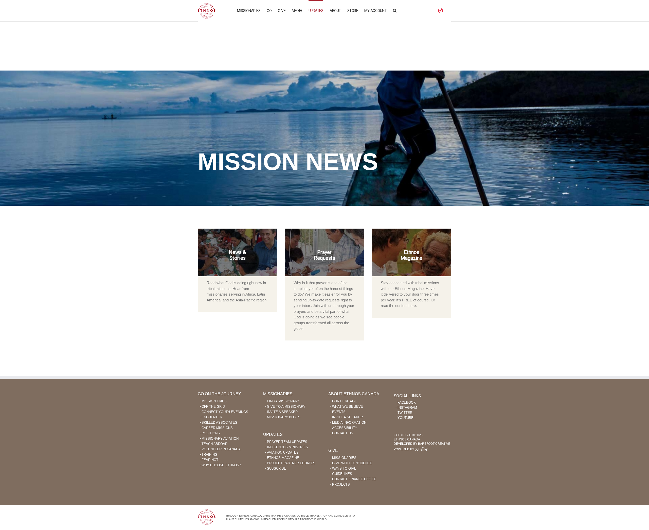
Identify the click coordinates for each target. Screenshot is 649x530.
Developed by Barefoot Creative (422, 444)
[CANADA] (440, 10)
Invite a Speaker (282, 412)
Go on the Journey (219, 394)
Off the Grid (213, 406)
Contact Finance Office (354, 479)
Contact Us (342, 433)
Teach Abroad (214, 444)
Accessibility (344, 428)
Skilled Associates (219, 422)
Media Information (349, 422)
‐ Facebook (405, 402)
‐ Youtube (404, 418)
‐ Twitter (403, 413)
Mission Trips (214, 401)
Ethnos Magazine (283, 458)
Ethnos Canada (206, 11)
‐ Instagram (406, 407)
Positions (211, 433)
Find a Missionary (283, 401)
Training (209, 454)
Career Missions (217, 428)
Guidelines (342, 474)
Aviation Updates (283, 452)
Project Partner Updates (291, 463)
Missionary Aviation (220, 438)
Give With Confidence (352, 463)
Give (333, 450)
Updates (273, 434)
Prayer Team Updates (287, 442)
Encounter (212, 417)
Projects (341, 484)
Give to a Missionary (286, 406)
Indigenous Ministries (287, 447)
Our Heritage (344, 401)
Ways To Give (344, 468)
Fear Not (210, 460)
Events (339, 412)
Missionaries (278, 394)
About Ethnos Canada (353, 394)
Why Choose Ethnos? (221, 465)
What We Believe (347, 406)
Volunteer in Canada (221, 449)
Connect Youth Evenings (225, 412)
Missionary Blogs (283, 417)
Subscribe (276, 468)
